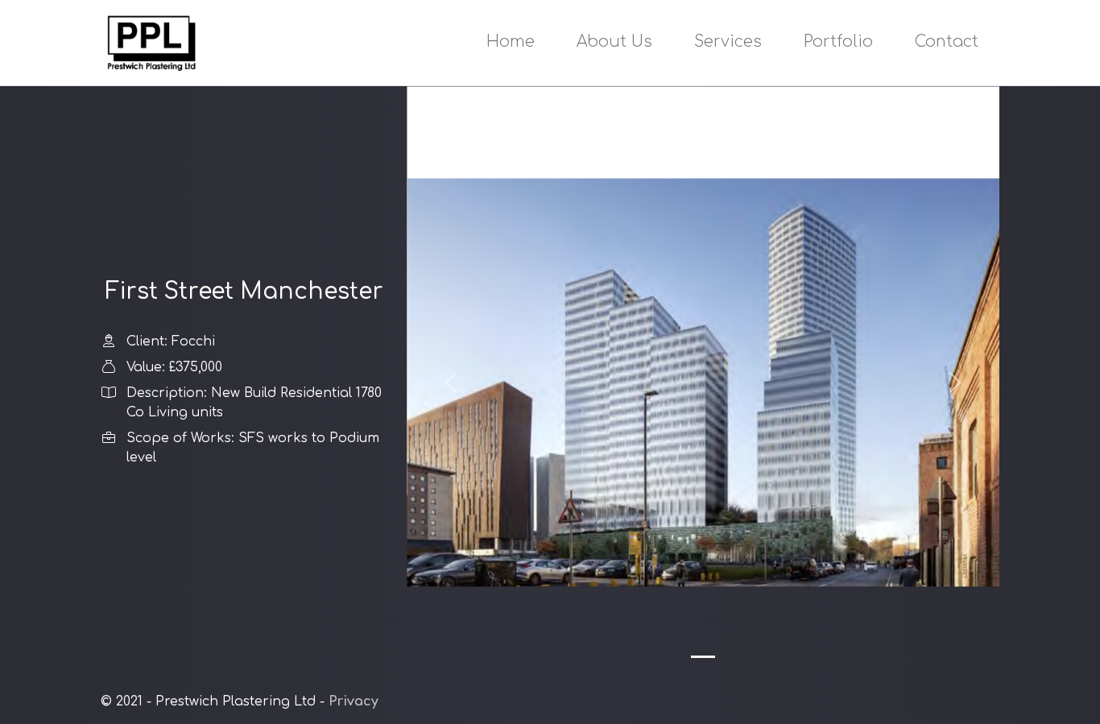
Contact (946, 41)
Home (510, 41)
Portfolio (838, 41)
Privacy (353, 701)
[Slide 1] (703, 656)
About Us (614, 41)
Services (728, 41)
